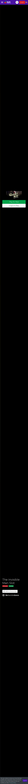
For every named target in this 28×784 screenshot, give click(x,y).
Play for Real (14, 202)
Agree (25, 780)
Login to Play (14, 206)
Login (22, 2)
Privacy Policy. (12, 782)
